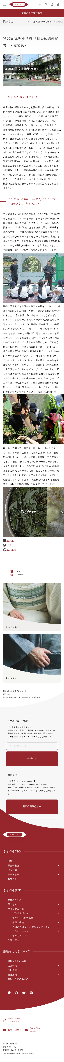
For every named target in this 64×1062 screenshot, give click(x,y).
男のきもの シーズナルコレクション (31, 927)
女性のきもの (15, 900)
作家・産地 (13, 940)
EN (40, 4)
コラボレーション (21, 931)
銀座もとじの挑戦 (17, 961)
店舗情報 (12, 966)
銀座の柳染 (18, 922)
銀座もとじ (18, 4)
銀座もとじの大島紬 (22, 918)
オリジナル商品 (16, 909)
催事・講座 (13, 875)
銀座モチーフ (19, 936)
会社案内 (12, 975)
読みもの (6, 694)
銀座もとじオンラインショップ (14, 691)
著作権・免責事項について (13, 1044)
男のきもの (13, 904)
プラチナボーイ (20, 913)
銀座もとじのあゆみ (18, 979)
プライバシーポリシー (11, 1047)
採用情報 (12, 970)
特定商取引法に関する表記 (13, 1050)
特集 (10, 861)
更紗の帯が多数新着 (32, 13)
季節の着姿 (13, 866)
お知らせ (12, 879)
